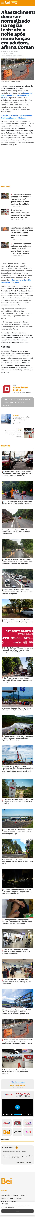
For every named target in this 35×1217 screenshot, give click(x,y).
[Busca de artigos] (33, 2)
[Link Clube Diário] (28, 1132)
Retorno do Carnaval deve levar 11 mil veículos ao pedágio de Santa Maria (16, 709)
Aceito (17, 1211)
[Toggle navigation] (2, 2)
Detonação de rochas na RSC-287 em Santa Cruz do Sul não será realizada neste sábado (16, 531)
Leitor (23, 1195)
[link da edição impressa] (17, 1082)
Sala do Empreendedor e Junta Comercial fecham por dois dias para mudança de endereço (16, 951)
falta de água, (19, 399)
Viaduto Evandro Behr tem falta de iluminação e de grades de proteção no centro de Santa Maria (17, 891)
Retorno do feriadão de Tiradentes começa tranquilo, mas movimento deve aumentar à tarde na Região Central (17, 562)
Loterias (3, 1198)
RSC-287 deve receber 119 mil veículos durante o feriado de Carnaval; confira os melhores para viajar (17, 832)
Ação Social (4, 1201)
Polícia (11, 1198)
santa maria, (19, 402)
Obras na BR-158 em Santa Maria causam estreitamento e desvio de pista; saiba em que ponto (17, 592)
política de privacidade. (7, 1207)
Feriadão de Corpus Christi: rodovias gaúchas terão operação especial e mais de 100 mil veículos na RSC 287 (17, 473)
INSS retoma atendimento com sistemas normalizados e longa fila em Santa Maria (16, 982)
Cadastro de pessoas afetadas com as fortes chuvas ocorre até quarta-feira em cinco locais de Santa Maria (20, 199)
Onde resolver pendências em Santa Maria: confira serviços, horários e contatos (20, 213)
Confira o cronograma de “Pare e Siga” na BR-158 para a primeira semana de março (17, 680)
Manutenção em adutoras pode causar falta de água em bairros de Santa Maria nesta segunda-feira (21, 233)
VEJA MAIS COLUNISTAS (23, 1162)
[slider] (6, 1114)
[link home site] (7, 2)
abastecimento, (8, 402)
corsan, (11, 399)
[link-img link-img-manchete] (5, 196)
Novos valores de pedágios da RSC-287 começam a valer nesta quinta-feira (16, 1012)
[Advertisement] (17, 164)
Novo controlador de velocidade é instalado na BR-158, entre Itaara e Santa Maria (17, 861)
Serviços (15, 1195)
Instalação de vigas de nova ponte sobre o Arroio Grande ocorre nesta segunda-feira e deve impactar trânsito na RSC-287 (17, 770)
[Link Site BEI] (7, 1132)
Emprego (18, 1198)
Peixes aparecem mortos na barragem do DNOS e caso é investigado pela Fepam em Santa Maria (17, 738)
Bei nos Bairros (5, 1195)
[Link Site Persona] (17, 1132)
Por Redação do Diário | (10, 51)
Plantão (13, 1201)
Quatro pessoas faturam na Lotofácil (14, 1151)
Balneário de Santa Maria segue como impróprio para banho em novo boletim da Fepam (17, 801)
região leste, (7, 405)
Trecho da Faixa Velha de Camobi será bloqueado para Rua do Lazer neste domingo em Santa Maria (17, 650)
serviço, (28, 399)
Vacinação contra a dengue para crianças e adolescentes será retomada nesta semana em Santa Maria (17, 921)
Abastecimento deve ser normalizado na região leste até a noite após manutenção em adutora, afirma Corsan (17, 1042)
